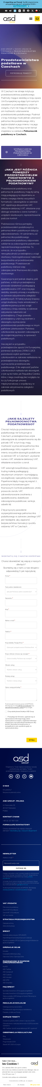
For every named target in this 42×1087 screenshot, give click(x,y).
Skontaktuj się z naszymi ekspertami (23, 831)
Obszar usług (9, 665)
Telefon (8, 632)
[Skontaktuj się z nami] (37, 18)
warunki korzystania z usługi (14, 707)
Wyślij (31, 740)
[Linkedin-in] (11, 776)
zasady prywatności (8, 890)
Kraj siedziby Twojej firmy (14, 643)
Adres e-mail (10, 620)
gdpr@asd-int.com (22, 884)
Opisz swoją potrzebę (13, 687)
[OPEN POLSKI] (39, 11)
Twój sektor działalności (13, 587)
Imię (7, 609)
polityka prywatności (24, 706)
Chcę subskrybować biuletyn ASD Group (20, 711)
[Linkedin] (24, 11)
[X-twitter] (32, 11)
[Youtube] (31, 776)
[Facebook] (28, 11)
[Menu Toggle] (31, 18)
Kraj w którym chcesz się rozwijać (17, 654)
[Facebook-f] (18, 776)
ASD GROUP (6, 49)
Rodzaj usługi (9, 676)
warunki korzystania (21, 890)
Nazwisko (9, 598)
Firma (7, 576)
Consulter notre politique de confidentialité (14, 1077)
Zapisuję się (21, 868)
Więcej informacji (27, 5)
